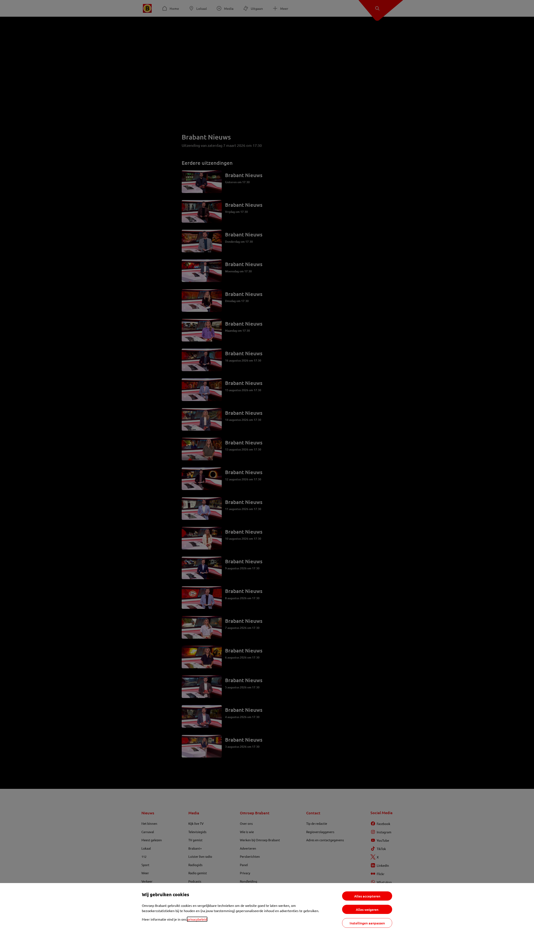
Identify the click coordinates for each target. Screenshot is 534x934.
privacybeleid (197, 919)
